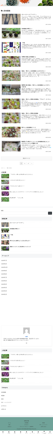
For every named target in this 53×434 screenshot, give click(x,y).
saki (26, 336)
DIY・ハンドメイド (43, 424)
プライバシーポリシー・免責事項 (26, 426)
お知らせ (9, 426)
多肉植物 (26, 422)
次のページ (26, 158)
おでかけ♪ (26, 424)
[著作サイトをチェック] (26, 343)
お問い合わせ (43, 426)
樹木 (9, 424)
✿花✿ (43, 422)
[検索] (50, 213)
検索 (2, 210)
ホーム (9, 422)
